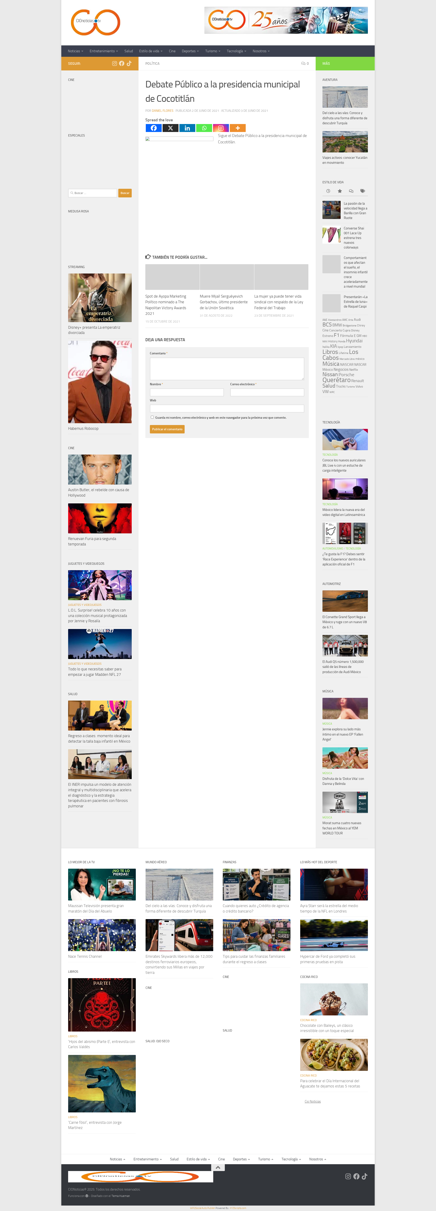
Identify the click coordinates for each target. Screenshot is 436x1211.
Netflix (353, 369)
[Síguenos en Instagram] (114, 63)
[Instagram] (221, 128)
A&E (324, 319)
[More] (238, 128)
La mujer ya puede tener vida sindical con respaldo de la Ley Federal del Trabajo (278, 302)
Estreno (327, 336)
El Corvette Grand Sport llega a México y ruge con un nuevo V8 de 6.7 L (344, 622)
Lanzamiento (352, 347)
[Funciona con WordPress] (86, 1195)
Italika (325, 346)
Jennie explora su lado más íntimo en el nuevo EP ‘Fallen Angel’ (342, 734)
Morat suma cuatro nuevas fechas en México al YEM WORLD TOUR (341, 828)
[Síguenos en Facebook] (121, 63)
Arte (350, 319)
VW (325, 391)
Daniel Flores (162, 111)
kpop (340, 346)
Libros (330, 352)
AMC (345, 319)
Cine (172, 51)
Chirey (361, 325)
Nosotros (259, 51)
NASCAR (347, 364)
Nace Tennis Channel (85, 956)
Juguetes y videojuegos (85, 605)
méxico (359, 359)
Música (330, 364)
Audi (357, 319)
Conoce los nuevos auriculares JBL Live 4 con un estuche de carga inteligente (344, 465)
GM (359, 336)
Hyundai (354, 340)
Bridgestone (349, 325)
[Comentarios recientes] (351, 191)
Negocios (341, 369)
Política (152, 63)
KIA (333, 346)
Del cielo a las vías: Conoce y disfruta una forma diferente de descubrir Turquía (344, 118)
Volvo (359, 386)
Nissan (330, 374)
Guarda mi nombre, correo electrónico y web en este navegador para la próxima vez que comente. (220, 418)
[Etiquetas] (362, 191)
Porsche (346, 374)
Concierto (335, 330)
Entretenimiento (102, 51)
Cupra (346, 330)
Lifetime (343, 353)
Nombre (156, 384)
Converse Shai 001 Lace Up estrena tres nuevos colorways (354, 237)
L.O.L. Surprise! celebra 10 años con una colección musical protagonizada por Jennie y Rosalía (97, 615)
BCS (327, 324)
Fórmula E (348, 335)
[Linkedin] (187, 128)
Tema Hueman (120, 1196)
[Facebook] (154, 128)
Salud (128, 51)
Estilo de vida (149, 51)
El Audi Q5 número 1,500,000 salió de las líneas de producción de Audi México (343, 667)
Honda (341, 341)
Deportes (189, 51)
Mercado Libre (347, 359)
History (332, 341)
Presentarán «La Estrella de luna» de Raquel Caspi (356, 301)
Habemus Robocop (83, 428)
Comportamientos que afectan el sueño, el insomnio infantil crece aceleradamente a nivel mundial (356, 272)
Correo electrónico (243, 384)
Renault (357, 380)
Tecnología (235, 51)
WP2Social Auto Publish (202, 1208)
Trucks (341, 386)
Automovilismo (332, 548)
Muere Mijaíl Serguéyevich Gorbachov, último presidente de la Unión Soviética (224, 302)
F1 (336, 335)
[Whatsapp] (204, 128)
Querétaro (336, 380)
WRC (332, 392)
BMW (337, 325)
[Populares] (339, 191)
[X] (170, 128)
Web (153, 400)
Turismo (211, 51)
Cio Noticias (313, 1101)
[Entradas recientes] (328, 191)
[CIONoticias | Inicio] (94, 22)
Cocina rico (308, 1020)
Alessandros (335, 319)
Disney (355, 330)
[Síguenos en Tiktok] (129, 63)
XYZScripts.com (238, 1208)
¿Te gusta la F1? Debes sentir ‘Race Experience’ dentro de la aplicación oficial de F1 (343, 559)
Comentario (159, 353)
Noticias (74, 51)
